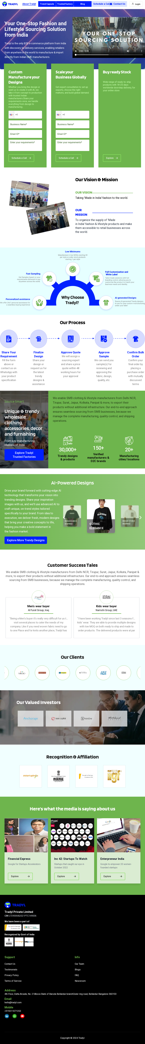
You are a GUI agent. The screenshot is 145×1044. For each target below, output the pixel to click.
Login (137, 4)
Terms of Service (13, 981)
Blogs (78, 969)
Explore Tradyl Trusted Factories (24, 454)
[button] (11, 114)
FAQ (77, 975)
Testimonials (11, 969)
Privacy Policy (12, 975)
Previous (2, 614)
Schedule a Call (101, 4)
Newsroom (80, 981)
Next (142, 614)
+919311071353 (13, 1011)
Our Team (79, 964)
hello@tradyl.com (13, 1002)
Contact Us (119, 4)
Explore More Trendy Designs (26, 540)
